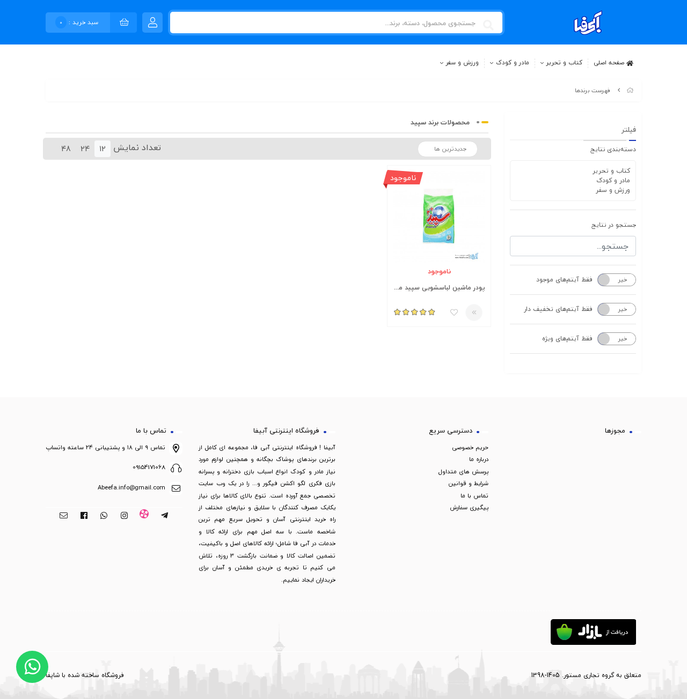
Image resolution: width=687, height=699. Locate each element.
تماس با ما (474, 495)
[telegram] (164, 516)
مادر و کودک (512, 63)
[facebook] (84, 516)
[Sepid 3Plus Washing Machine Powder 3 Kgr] (439, 217)
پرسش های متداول (463, 471)
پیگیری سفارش (469, 507)
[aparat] (145, 516)
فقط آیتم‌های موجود (564, 279)
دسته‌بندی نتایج (613, 149)
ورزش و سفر (462, 63)
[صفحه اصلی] (630, 90)
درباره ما (478, 459)
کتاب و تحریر (564, 63)
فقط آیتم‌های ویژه (567, 338)
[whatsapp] (104, 516)
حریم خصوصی (470, 447)
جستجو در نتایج (613, 224)
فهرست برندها (593, 90)
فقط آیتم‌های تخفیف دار (558, 309)
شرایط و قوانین (468, 483)
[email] (63, 516)
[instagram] (124, 516)
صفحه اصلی (610, 62)
